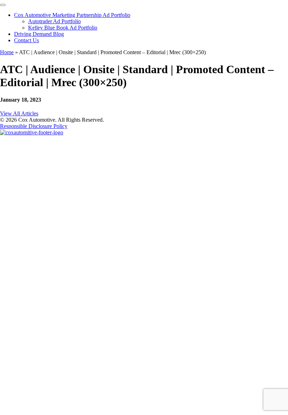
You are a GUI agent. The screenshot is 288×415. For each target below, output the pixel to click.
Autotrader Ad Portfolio (54, 21)
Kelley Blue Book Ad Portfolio (62, 28)
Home (7, 52)
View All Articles (19, 113)
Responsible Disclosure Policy (33, 126)
